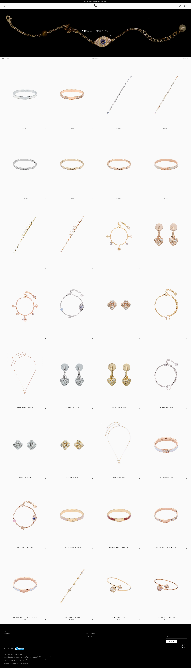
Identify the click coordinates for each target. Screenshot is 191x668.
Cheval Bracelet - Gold (166, 337)
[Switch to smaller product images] (5, 59)
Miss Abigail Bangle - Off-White (25, 127)
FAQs (5, 631)
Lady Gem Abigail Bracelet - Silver (25, 197)
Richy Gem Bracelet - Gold (72, 617)
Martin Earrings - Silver (72, 407)
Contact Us (6, 636)
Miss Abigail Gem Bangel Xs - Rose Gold (166, 547)
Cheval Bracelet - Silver (166, 407)
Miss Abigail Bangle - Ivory (166, 197)
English (174, 5)
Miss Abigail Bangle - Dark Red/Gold (119, 547)
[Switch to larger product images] (3, 59)
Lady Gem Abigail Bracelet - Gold (72, 197)
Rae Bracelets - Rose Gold (25, 337)
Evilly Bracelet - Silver (72, 337)
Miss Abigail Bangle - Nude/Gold (72, 547)
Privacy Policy (88, 636)
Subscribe (171, 641)
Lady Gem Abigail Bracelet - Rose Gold (119, 197)
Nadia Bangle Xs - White (166, 477)
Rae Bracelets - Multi (119, 267)
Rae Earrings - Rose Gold (119, 337)
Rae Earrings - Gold (72, 477)
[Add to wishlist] (45, 128)
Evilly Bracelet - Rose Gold (25, 547)
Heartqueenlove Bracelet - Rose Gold (166, 127)
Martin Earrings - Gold (119, 407)
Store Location (7, 633)
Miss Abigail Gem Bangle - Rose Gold (72, 127)
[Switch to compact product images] (8, 59)
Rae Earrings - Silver (25, 477)
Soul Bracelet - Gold (25, 267)
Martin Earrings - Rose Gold (166, 267)
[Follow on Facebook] (4, 648)
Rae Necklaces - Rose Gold (25, 407)
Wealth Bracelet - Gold (119, 617)
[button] (183, 646)
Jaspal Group (88, 631)
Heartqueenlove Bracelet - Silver (119, 127)
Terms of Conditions (90, 633)
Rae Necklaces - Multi (119, 477)
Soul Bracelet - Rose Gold (72, 267)
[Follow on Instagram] (8, 648)
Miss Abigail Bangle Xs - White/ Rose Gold (25, 617)
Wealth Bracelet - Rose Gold (166, 617)
